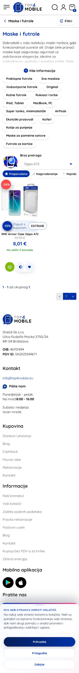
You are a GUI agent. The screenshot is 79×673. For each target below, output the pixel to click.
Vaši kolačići (12, 504)
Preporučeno (18, 174)
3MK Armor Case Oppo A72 (19, 234)
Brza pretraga (30, 155)
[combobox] (48, 164)
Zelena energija (15, 559)
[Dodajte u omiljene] (29, 267)
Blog (6, 444)
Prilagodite (39, 653)
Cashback (10, 451)
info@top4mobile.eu (18, 378)
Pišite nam (17, 386)
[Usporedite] (20, 267)
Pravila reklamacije (17, 519)
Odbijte (39, 664)
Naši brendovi (13, 496)
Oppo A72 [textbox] (31, 164)
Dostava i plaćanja (17, 436)
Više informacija (41, 71)
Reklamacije (12, 467)
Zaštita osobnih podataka (22, 512)
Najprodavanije (47, 174)
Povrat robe (12, 460)
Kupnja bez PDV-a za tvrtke (24, 551)
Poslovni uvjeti (14, 527)
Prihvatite (39, 642)
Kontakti (9, 475)
